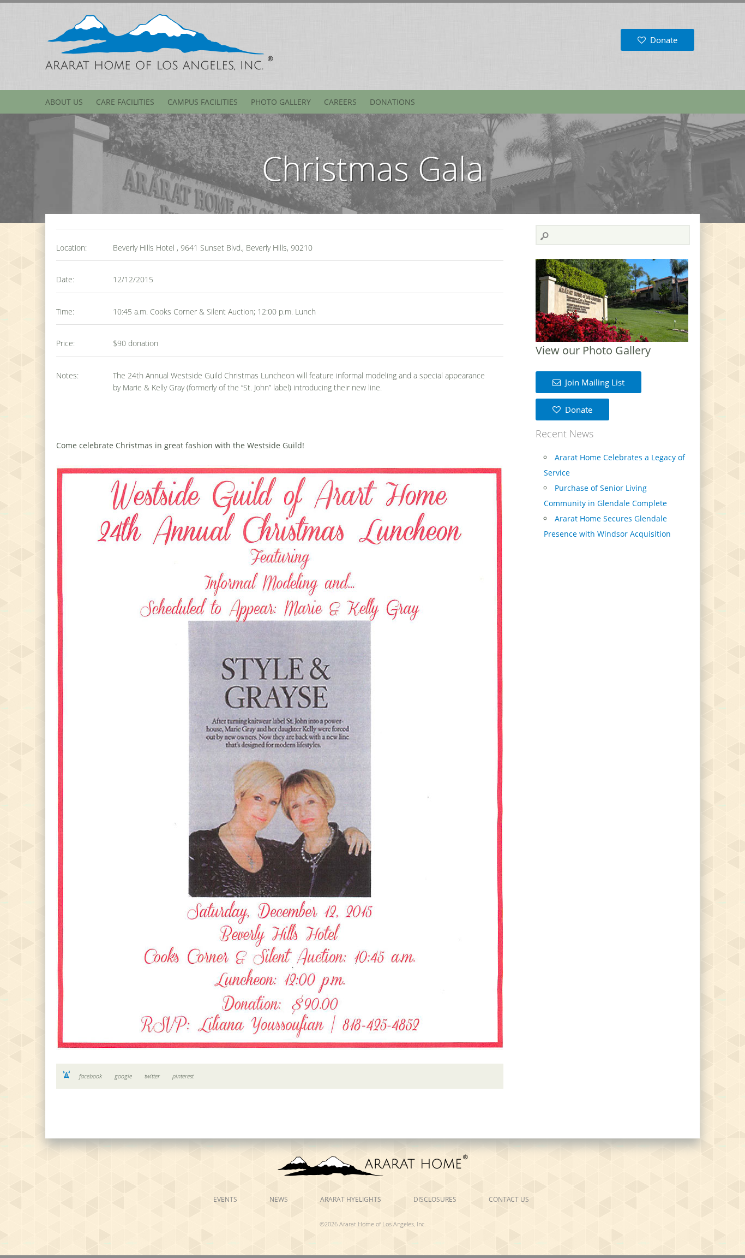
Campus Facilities (202, 102)
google (123, 1076)
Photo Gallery (281, 102)
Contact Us (509, 1199)
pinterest (183, 1076)
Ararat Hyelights (350, 1199)
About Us (64, 102)
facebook (90, 1076)
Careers (340, 102)
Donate (661, 39)
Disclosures (434, 1199)
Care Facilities (125, 102)
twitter (152, 1076)
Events (225, 1199)
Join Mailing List (592, 382)
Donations (392, 102)
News (278, 1199)
